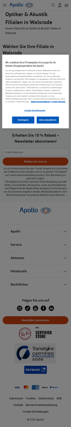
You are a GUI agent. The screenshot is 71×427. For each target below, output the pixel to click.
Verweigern (23, 120)
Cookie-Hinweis (58, 101)
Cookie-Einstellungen (34, 110)
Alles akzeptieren (47, 120)
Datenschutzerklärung (41, 101)
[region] (35, 91)
